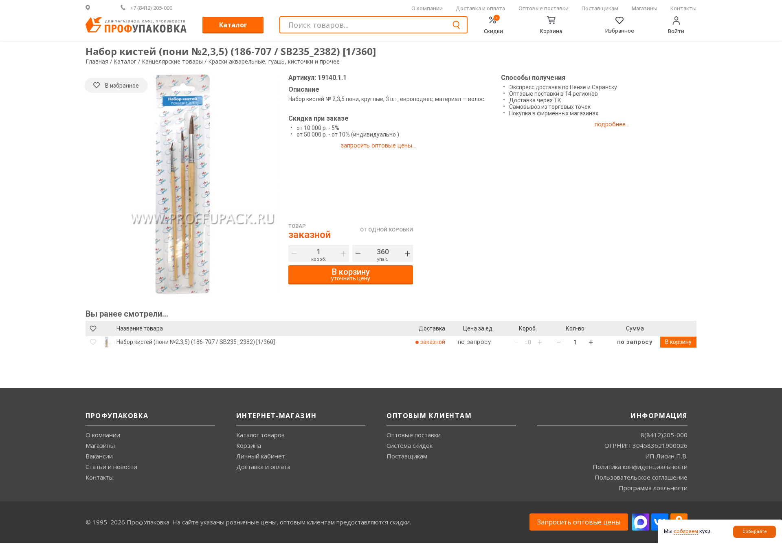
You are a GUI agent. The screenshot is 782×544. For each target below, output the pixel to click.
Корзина (248, 445)
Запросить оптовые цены (578, 522)
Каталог (233, 24)
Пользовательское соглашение (641, 477)
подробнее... (612, 124)
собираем (686, 531)
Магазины (644, 8)
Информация (659, 415)
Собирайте (754, 531)
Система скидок (410, 445)
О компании (427, 8)
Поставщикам (600, 8)
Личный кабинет (260, 456)
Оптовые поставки (543, 8)
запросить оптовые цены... (378, 145)
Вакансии (99, 456)
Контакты (683, 8)
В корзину (678, 342)
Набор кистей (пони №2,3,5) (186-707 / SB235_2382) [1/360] (195, 342)
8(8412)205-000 (664, 435)
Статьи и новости (111, 467)
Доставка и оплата (480, 8)
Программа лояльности (653, 488)
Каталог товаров (260, 435)
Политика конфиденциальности (640, 467)
